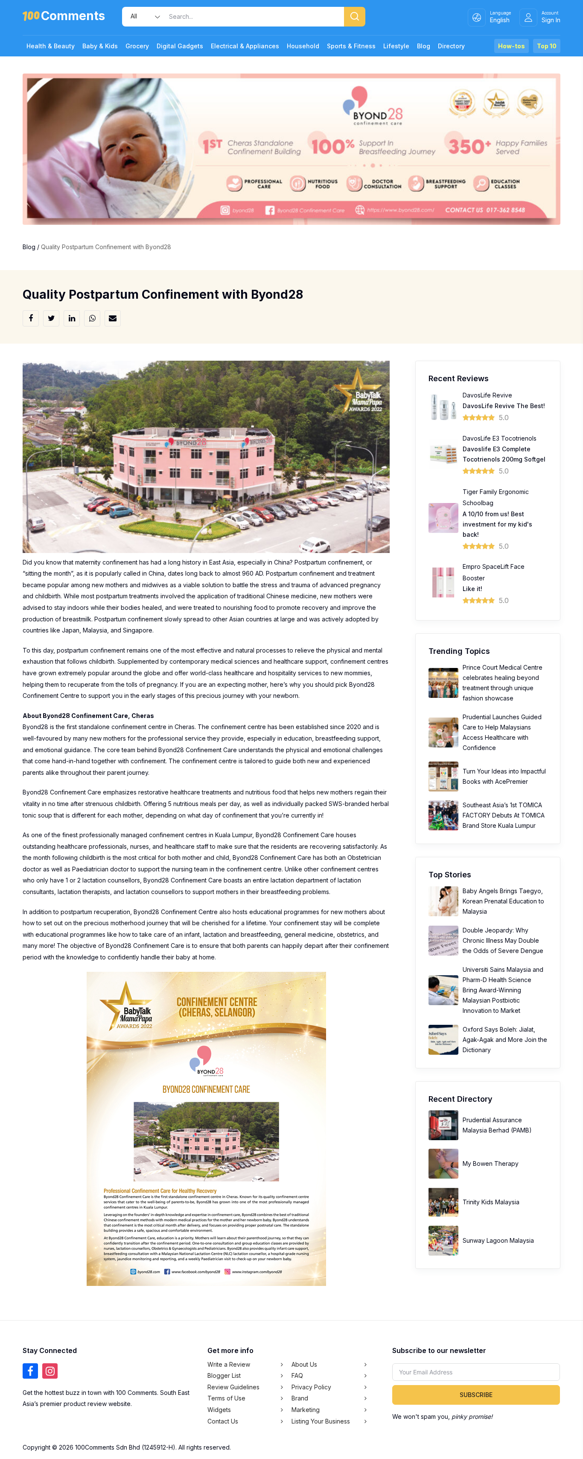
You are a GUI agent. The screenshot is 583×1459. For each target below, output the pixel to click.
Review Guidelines (233, 1387)
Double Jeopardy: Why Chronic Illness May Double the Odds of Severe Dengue (503, 940)
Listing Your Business (321, 1421)
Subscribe (476, 1394)
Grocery (137, 46)
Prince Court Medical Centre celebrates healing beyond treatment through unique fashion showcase (502, 683)
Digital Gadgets (180, 46)
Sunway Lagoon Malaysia (498, 1240)
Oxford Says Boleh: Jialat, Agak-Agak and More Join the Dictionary (505, 1039)
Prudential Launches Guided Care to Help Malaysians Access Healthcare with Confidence (502, 732)
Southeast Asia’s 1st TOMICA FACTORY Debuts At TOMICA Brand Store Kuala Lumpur (504, 815)
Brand (300, 1398)
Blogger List (224, 1375)
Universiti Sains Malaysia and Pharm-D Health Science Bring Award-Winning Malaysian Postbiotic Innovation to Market (503, 990)
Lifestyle (396, 46)
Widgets (219, 1409)
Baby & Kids (100, 46)
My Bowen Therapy (491, 1163)
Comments (73, 17)
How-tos (511, 46)
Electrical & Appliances (245, 46)
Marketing (306, 1409)
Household (303, 46)
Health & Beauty (50, 46)
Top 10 (547, 46)
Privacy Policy (311, 1387)
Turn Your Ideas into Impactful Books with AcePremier (504, 776)
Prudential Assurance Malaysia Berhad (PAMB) (497, 1125)
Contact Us (222, 1421)
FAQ (297, 1375)
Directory (451, 46)
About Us (304, 1364)
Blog (423, 46)
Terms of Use (226, 1398)
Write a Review (228, 1364)
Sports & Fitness (351, 46)
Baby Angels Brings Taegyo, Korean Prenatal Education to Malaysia (503, 901)
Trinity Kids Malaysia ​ (492, 1202)
